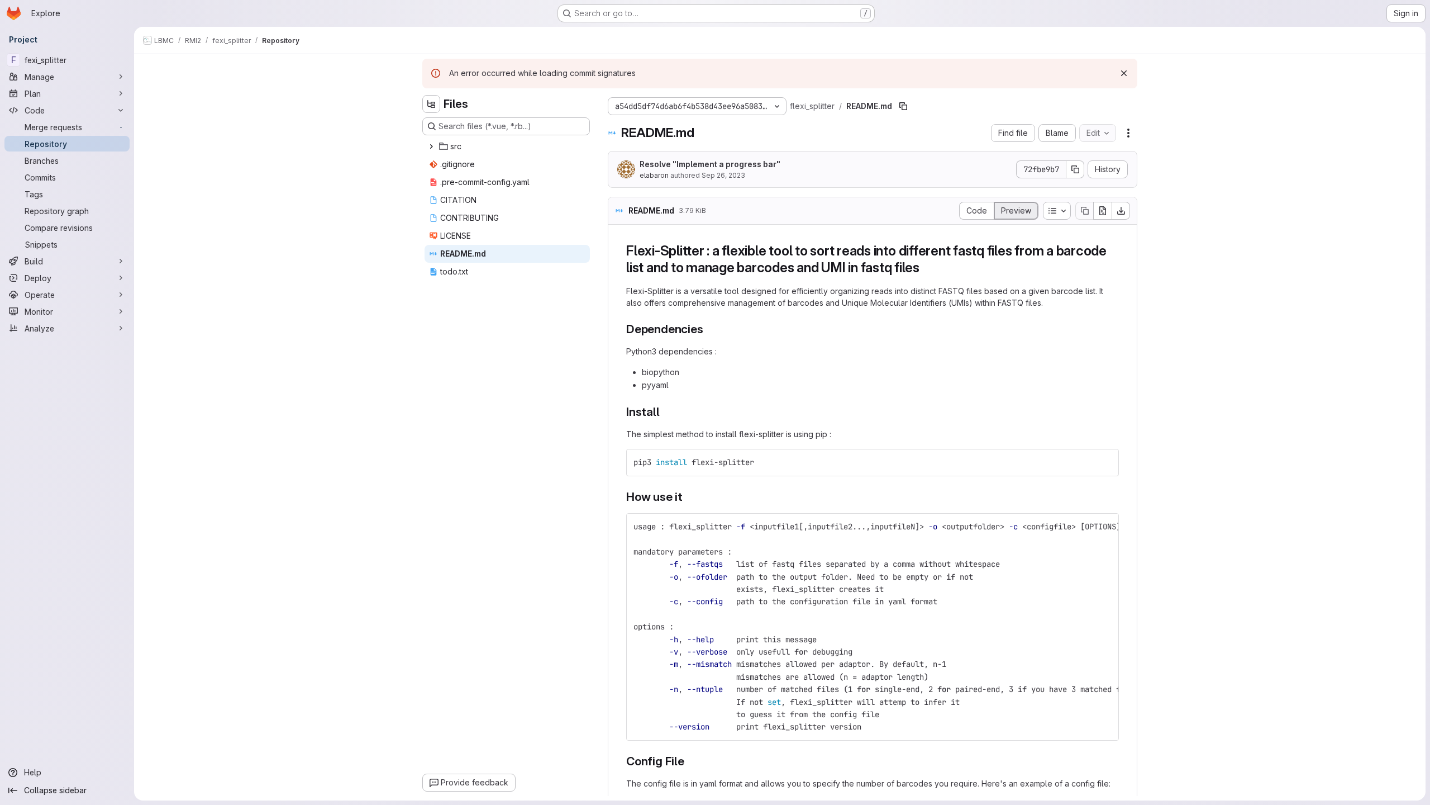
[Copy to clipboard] (1105, 462)
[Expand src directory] (431, 146)
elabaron (654, 175)
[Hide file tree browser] (431, 104)
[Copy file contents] (1084, 211)
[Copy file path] (903, 106)
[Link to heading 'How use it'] (689, 497)
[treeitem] (507, 146)
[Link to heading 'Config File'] (690, 761)
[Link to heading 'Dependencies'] (709, 329)
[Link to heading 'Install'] (666, 412)
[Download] (1121, 211)
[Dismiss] (1124, 73)
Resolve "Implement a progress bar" (710, 164)
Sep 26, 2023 (723, 175)
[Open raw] (1103, 211)
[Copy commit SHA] (1075, 169)
